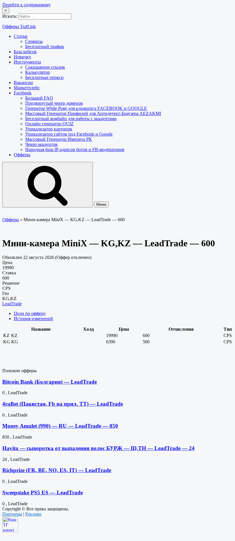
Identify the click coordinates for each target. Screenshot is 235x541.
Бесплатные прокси (44, 77)
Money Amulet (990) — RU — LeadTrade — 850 (60, 426)
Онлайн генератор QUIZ (49, 123)
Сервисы (34, 41)
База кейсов (25, 51)
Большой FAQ (39, 98)
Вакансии (23, 82)
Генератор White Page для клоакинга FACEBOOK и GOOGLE (86, 108)
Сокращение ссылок (45, 67)
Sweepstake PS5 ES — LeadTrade (42, 493)
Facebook (23, 92)
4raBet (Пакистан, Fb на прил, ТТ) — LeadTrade (62, 404)
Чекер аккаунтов (41, 144)
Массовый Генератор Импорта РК (58, 139)
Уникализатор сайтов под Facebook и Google (69, 134)
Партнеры (12, 514)
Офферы (22, 154)
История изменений (33, 318)
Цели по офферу (30, 313)
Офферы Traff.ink (19, 26)
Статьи (21, 36)
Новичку (22, 56)
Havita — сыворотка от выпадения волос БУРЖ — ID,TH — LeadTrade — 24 (98, 448)
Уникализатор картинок (48, 128)
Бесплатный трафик (44, 46)
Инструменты (27, 62)
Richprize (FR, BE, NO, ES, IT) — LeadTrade (56, 470)
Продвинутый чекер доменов (54, 103)
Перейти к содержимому (26, 4)
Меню (101, 204)
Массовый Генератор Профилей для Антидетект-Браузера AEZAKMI (93, 113)
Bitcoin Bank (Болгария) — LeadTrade (49, 382)
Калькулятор (37, 72)
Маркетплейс (27, 87)
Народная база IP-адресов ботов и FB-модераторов (74, 149)
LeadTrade (12, 303)
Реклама (33, 514)
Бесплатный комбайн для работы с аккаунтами (71, 118)
